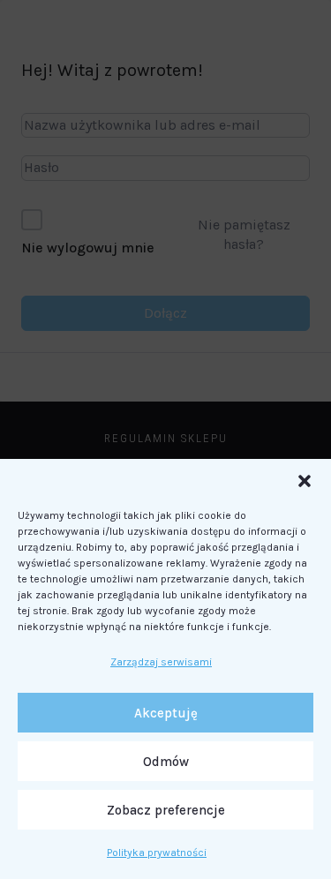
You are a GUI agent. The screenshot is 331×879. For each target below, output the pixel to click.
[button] (304, 481)
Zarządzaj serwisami (161, 662)
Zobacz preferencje (166, 810)
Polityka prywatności (157, 852)
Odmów (166, 762)
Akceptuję (166, 713)
